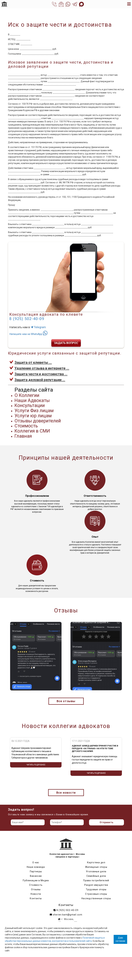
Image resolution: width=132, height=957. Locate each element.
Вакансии (36, 876)
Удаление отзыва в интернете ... (41, 368)
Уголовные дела (96, 871)
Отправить (106, 822)
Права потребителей (96, 880)
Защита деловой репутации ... (39, 380)
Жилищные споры (96, 867)
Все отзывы (66, 701)
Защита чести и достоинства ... (40, 374)
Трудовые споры (96, 889)
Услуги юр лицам (33, 415)
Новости (36, 894)
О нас (35, 862)
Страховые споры (96, 894)
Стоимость (26, 426)
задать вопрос (66, 343)
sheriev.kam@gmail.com (67, 914)
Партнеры (36, 871)
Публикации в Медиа (36, 880)
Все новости (66, 792)
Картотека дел (96, 862)
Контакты (36, 898)
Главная (23, 436)
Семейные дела (96, 876)
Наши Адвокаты (32, 400)
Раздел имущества (96, 885)
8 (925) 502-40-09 (26, 318)
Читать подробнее (35, 773)
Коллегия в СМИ (32, 431)
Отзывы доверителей (37, 421)
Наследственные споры (96, 898)
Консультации (29, 405)
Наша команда (36, 867)
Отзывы (36, 889)
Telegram (39, 327)
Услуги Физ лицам (34, 410)
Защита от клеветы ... (33, 362)
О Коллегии (26, 395)
